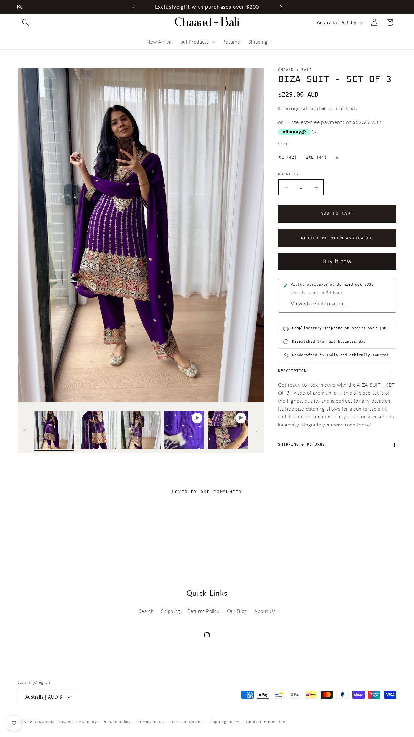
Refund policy (117, 721)
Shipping (288, 109)
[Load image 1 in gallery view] (54, 431)
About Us (264, 611)
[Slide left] (25, 431)
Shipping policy (224, 721)
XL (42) (288, 157)
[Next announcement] (281, 7)
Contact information (266, 721)
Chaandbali (46, 721)
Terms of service (186, 721)
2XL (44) (316, 157)
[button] (25, 22)
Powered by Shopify (78, 721)
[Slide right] (257, 431)
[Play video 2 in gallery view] (228, 431)
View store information (318, 303)
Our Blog (237, 611)
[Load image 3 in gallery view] (141, 431)
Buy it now (337, 261)
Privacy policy (151, 721)
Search (146, 611)
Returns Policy (203, 611)
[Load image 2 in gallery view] (97, 431)
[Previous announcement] (133, 7)
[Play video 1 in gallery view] (184, 431)
